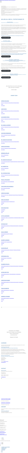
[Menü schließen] (0, 445)
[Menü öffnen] (1, 2)
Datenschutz (3, 439)
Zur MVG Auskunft (5, 402)
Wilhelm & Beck (7, 0)
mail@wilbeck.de (3, 362)
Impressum (3, 438)
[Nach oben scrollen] (0, 443)
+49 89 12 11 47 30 (5, 361)
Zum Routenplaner (5, 398)
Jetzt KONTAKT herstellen (6, 37)
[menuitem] (2, 452)
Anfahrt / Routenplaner (3, 432)
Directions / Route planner (3, 434)
